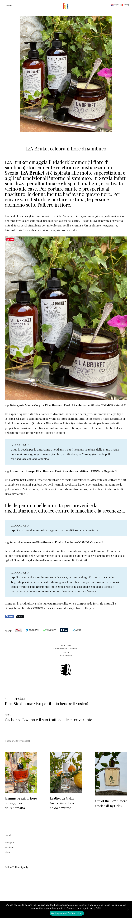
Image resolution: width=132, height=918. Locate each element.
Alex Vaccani (66, 656)
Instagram (9, 842)
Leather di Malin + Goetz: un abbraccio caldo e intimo (64, 803)
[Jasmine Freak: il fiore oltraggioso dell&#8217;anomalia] (21, 772)
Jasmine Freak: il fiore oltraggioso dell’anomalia (21, 803)
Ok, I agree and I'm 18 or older (67, 913)
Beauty (75, 648)
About (7, 852)
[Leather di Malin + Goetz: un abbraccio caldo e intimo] (66, 772)
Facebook (9, 847)
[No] (128, 909)
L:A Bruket (32, 172)
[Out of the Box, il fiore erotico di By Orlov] (111, 773)
